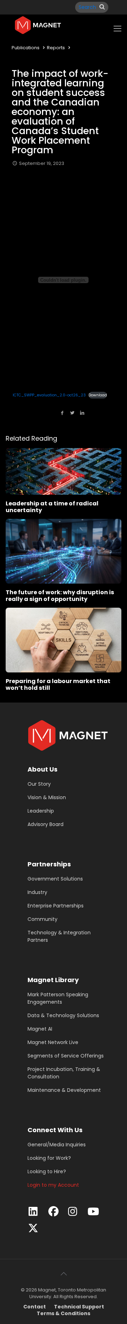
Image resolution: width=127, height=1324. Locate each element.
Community (43, 919)
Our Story (39, 783)
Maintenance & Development (64, 1090)
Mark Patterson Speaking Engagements (58, 998)
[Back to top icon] (63, 1273)
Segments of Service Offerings (66, 1055)
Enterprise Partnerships (56, 905)
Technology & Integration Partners (59, 936)
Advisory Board (46, 824)
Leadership (41, 810)
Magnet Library (53, 979)
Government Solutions (55, 878)
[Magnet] (38, 25)
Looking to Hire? (47, 1171)
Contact (34, 1306)
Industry (37, 892)
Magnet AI (40, 1028)
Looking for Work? (49, 1158)
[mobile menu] (117, 29)
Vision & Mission (47, 797)
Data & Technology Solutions (63, 1015)
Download (98, 395)
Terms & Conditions (63, 1313)
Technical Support (79, 1306)
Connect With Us (55, 1129)
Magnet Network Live (53, 1042)
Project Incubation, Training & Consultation (64, 1073)
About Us (43, 769)
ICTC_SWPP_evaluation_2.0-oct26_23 (49, 395)
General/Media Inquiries (57, 1144)
